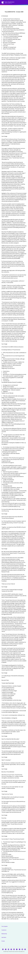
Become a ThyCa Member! (9, 42)
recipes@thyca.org (7, 733)
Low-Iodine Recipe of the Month (10, 38)
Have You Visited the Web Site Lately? (12, 39)
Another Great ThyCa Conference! (11, 19)
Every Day (5, 45)
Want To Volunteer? (8, 41)
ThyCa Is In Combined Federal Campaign (12, 36)
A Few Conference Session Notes (11, 28)
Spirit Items (4, 937)
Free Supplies (5, 926)
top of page (4, 136)
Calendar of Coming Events (9, 47)
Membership (4, 933)
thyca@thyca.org (9, 338)
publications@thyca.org (14, 506)
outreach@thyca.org (8, 892)
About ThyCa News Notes (9, 49)
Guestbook (4, 930)
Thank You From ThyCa (8, 44)
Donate (3, 941)
